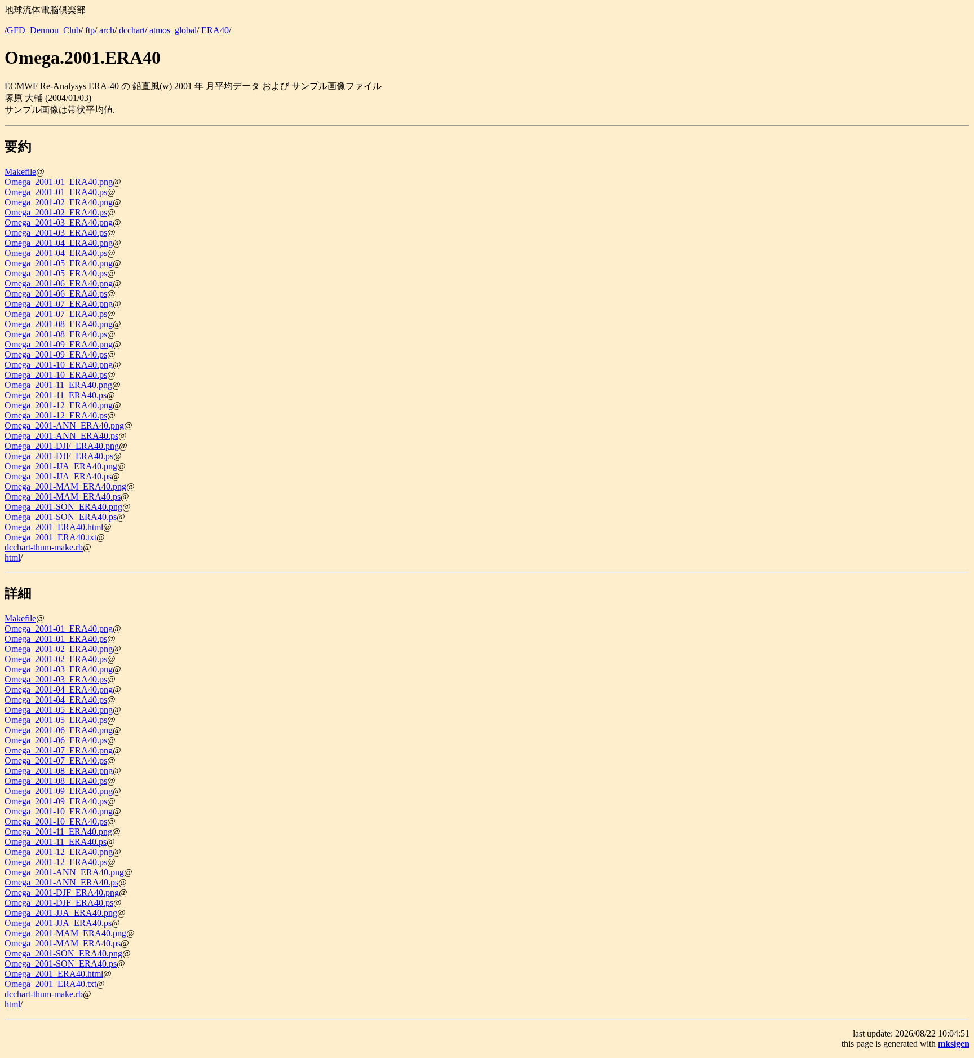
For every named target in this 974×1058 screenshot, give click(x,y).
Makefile (20, 172)
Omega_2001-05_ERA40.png (59, 263)
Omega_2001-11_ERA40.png (58, 385)
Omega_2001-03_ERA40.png (59, 222)
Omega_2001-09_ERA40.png (59, 344)
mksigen (953, 1043)
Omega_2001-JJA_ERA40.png (61, 466)
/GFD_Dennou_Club (43, 30)
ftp (90, 30)
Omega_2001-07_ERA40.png (59, 303)
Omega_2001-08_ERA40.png (59, 324)
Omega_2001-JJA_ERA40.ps (58, 476)
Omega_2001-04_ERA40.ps (56, 253)
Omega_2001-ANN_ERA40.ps (61, 435)
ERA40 (215, 30)
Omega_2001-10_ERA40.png (59, 364)
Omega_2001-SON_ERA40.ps (61, 517)
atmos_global (173, 30)
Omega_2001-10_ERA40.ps (56, 375)
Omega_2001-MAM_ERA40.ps (63, 496)
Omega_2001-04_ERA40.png (59, 243)
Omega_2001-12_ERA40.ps (56, 415)
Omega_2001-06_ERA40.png (59, 283)
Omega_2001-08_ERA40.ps (56, 334)
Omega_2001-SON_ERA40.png (63, 507)
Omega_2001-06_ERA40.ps (56, 293)
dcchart (132, 30)
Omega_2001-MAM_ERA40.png (65, 486)
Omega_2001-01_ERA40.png (59, 182)
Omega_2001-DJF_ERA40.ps (59, 456)
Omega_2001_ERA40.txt (50, 537)
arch (106, 30)
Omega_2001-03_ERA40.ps (56, 232)
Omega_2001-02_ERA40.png (59, 202)
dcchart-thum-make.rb (44, 547)
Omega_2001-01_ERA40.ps (56, 192)
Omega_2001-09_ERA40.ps (56, 354)
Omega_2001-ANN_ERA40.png (64, 425)
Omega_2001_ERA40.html (54, 527)
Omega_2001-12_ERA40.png (59, 405)
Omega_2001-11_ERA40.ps (56, 395)
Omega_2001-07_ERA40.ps (56, 314)
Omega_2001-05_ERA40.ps (56, 273)
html (12, 557)
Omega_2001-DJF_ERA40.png (62, 446)
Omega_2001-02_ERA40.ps (56, 212)
